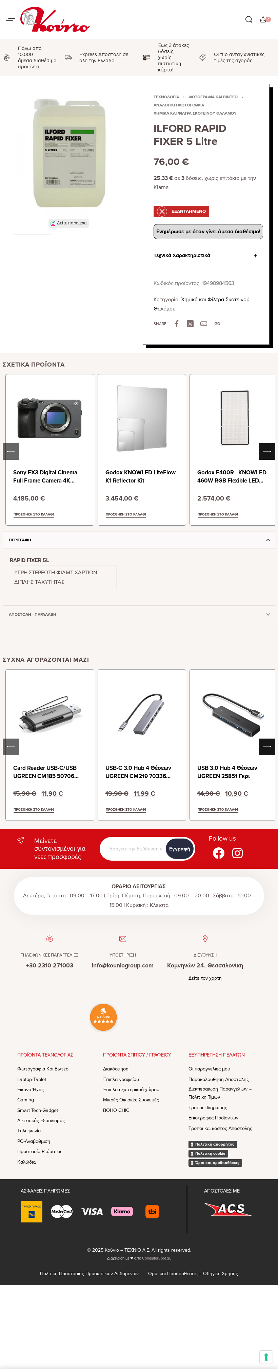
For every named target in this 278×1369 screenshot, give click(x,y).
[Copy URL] (217, 323)
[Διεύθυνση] (205, 938)
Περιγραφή (20, 540)
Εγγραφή (179, 848)
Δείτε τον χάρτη (205, 978)
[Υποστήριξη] (122, 938)
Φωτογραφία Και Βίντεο (213, 97)
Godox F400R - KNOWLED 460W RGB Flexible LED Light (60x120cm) (231, 480)
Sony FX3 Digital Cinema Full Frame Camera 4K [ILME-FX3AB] (45, 480)
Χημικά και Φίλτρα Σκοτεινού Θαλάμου (195, 113)
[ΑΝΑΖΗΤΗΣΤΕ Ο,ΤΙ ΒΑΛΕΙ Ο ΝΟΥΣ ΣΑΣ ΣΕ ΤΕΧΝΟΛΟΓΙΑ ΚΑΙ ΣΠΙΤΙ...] (249, 19)
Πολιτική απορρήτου (214, 1144)
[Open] (10, 19)
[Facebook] (218, 853)
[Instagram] (237, 853)
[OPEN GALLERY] (69, 154)
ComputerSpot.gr (156, 1258)
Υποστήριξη (123, 955)
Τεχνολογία (166, 97)
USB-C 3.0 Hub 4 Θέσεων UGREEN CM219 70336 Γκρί (138, 776)
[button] (68, 223)
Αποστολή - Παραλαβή (32, 614)
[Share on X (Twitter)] (190, 323)
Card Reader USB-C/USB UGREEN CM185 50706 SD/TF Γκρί (45, 776)
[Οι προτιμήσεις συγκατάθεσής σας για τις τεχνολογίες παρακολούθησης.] (266, 1357)
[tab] (139, 540)
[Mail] (203, 323)
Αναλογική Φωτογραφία (179, 105)
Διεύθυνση (205, 955)
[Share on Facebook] (176, 323)
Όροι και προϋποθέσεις (217, 1162)
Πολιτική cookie (210, 1153)
